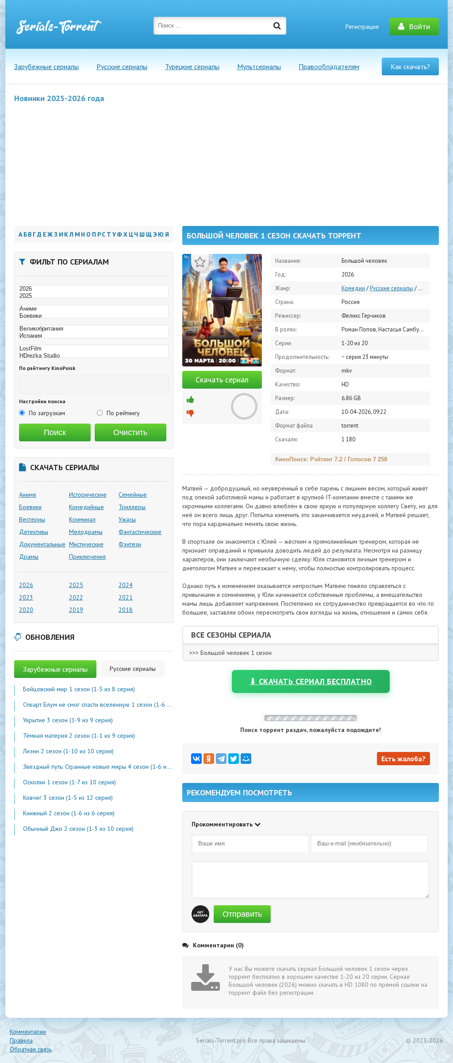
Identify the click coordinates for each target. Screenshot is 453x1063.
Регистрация (362, 27)
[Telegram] (221, 758)
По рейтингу (123, 413)
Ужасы (127, 519)
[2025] (93, 296)
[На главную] (58, 26)
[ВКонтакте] (196, 758)
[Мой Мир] (246, 758)
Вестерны (32, 519)
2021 (126, 597)
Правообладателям (329, 66)
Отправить (242, 914)
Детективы (33, 532)
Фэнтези (130, 544)
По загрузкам (47, 413)
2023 (26, 597)
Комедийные (86, 507)
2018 (126, 610)
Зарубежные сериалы (46, 66)
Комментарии (28, 1032)
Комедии (353, 288)
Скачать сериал (222, 379)
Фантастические (140, 532)
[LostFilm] (93, 348)
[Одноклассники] (208, 758)
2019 (76, 610)
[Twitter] (233, 758)
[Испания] (93, 335)
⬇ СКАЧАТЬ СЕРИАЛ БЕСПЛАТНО (311, 681)
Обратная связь (31, 1049)
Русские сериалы (121, 66)
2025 (76, 585)
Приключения (87, 557)
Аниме (27, 494)
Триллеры (132, 507)
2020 (26, 610)
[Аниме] (93, 308)
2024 (126, 585)
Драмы (28, 557)
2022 (76, 597)
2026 (26, 585)
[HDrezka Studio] (93, 355)
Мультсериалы (259, 66)
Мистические (86, 544)
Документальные (42, 544)
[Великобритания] (93, 328)
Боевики (30, 507)
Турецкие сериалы (192, 66)
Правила (21, 1040)
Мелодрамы (86, 532)
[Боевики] (93, 315)
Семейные (133, 494)
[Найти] (277, 26)
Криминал (82, 519)
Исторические (88, 494)
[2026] (93, 288)
